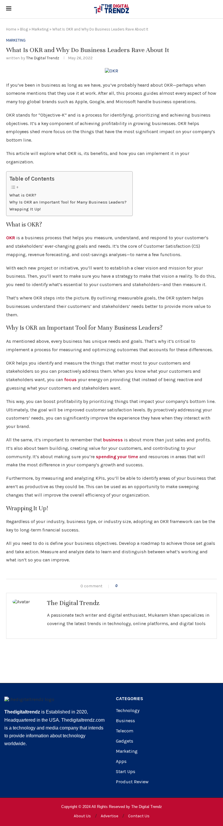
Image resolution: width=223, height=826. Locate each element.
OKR (10, 237)
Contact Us (139, 815)
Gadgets (124, 741)
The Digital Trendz (42, 58)
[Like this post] (120, 586)
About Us (82, 815)
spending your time (117, 456)
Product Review (132, 781)
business (113, 440)
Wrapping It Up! (25, 209)
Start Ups (125, 771)
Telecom (124, 731)
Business (125, 720)
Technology (127, 710)
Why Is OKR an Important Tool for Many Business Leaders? (68, 202)
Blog (24, 29)
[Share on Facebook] (127, 586)
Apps (121, 761)
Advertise (109, 815)
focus (70, 379)
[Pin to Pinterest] (139, 586)
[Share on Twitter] (133, 586)
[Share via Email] (145, 586)
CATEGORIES (129, 698)
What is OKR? (22, 195)
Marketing (40, 29)
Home (11, 29)
